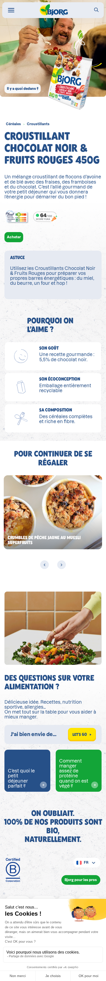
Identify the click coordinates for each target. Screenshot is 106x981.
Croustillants (38, 124)
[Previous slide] (44, 564)
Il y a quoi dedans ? (22, 89)
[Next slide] (61, 564)
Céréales (13, 124)
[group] (53, 512)
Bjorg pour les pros (81, 880)
